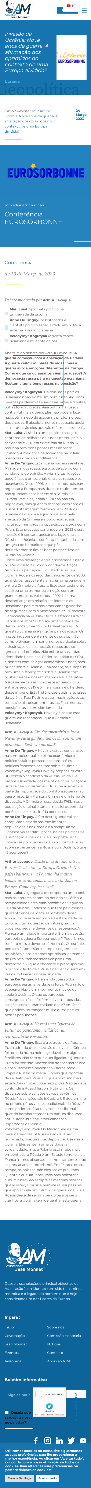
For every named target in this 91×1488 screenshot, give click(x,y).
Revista (23, 111)
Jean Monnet (16, 1344)
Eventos (12, 1353)
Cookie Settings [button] (19, 1478)
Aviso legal (13, 1361)
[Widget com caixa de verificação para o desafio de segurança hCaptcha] (49, 1402)
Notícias (54, 1344)
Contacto (55, 1353)
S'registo (76, 1395)
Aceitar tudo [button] (47, 1478)
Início (9, 111)
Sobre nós (55, 1327)
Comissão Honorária (64, 1336)
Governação (15, 1336)
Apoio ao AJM (58, 1361)
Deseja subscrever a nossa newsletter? (19, 1418)
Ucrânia (12, 81)
